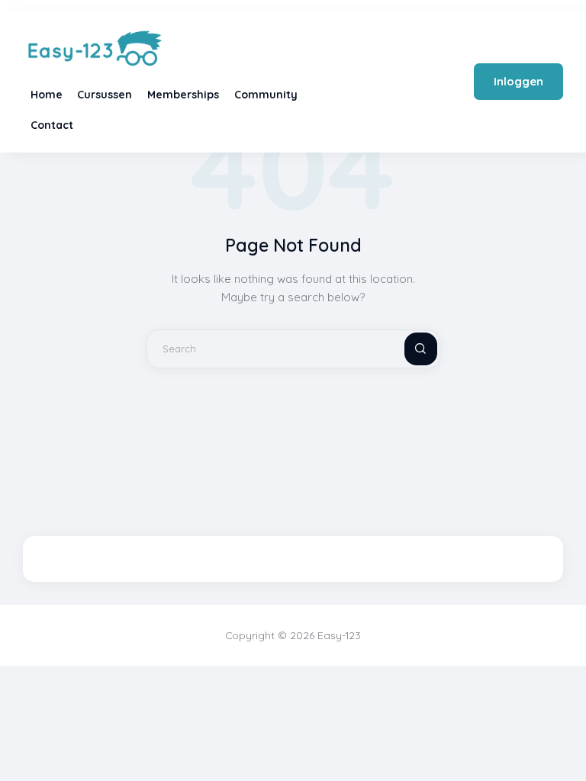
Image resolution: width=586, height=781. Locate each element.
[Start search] (408, 348)
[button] (563, 741)
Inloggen (518, 81)
